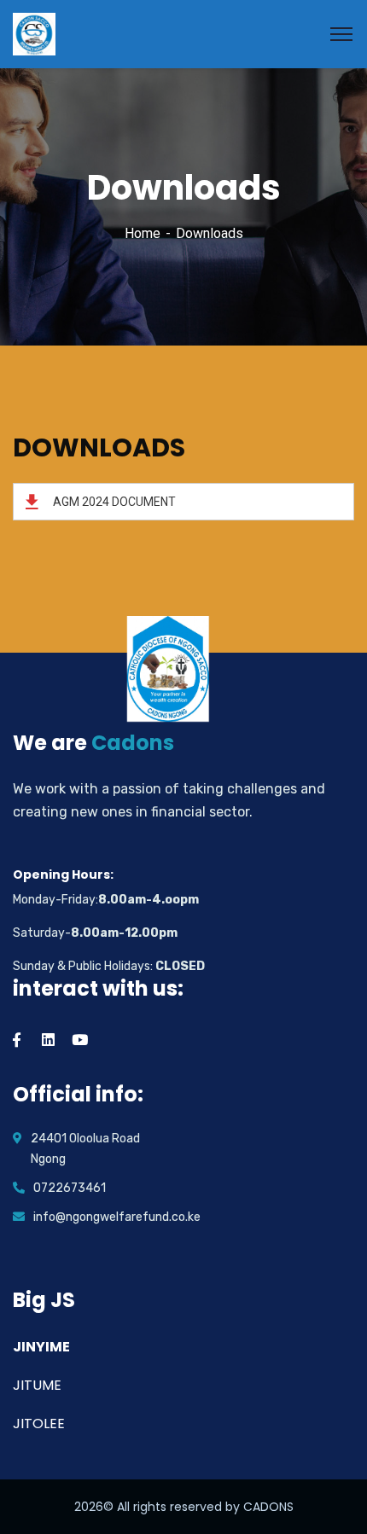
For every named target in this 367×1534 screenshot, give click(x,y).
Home (142, 233)
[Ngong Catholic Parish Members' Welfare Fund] (34, 33)
